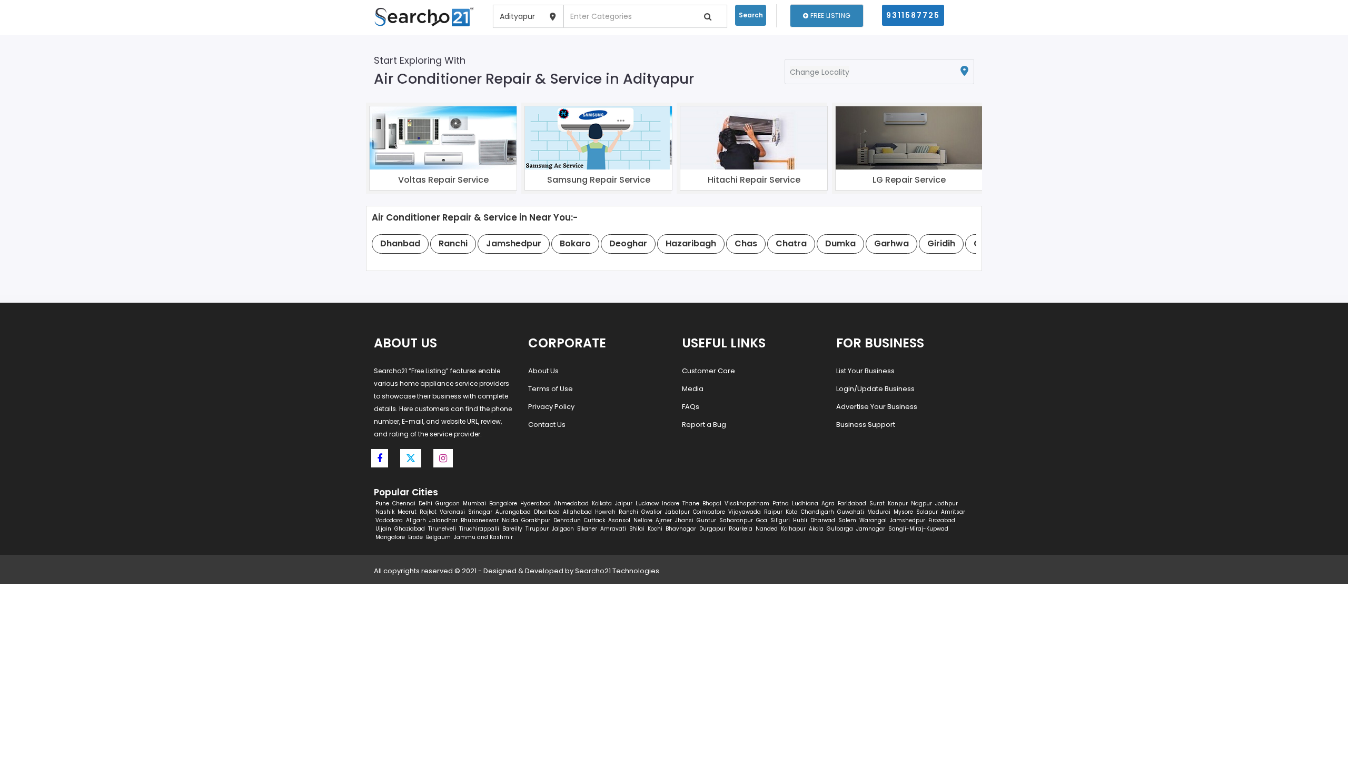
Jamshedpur (907, 520)
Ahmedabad (571, 503)
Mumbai (474, 503)
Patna (780, 503)
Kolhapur (793, 529)
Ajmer (664, 520)
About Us (543, 371)
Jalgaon (563, 529)
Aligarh (416, 520)
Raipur (773, 512)
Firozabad (941, 520)
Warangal (873, 520)
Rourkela (740, 529)
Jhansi (684, 520)
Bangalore (503, 503)
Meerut (407, 512)
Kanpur (898, 503)
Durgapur (712, 529)
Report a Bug (704, 425)
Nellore (642, 520)
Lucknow (647, 503)
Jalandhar (443, 520)
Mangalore (390, 537)
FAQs (690, 407)
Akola (816, 529)
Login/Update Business (875, 389)
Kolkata (602, 503)
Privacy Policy (551, 407)
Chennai (403, 503)
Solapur (927, 512)
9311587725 (913, 15)
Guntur (706, 520)
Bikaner (587, 529)
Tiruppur (537, 529)
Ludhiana (805, 503)
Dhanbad (547, 512)
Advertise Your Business (876, 407)
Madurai (878, 512)
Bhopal (711, 503)
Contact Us (547, 425)
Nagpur (921, 503)
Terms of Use (550, 389)
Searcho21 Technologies (617, 571)
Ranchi (628, 512)
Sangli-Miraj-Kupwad (918, 529)
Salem (847, 520)
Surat (877, 503)
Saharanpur (736, 520)
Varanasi (452, 512)
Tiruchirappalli (479, 529)
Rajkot (428, 512)
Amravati (613, 529)
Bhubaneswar (480, 520)
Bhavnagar (681, 529)
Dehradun (567, 520)
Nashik (384, 512)
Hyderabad (535, 503)
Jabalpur (677, 512)
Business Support (865, 425)
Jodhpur (946, 503)
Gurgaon (447, 503)
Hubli (800, 520)
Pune (382, 503)
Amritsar (953, 512)
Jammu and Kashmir (483, 537)
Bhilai (637, 529)
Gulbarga (840, 529)
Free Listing (829, 15)
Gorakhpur (535, 520)
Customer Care (708, 371)
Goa (761, 520)
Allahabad (577, 512)
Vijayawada (744, 512)
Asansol (619, 520)
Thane (690, 503)
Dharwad (822, 520)
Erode (415, 537)
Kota (792, 512)
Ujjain (383, 529)
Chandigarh (817, 512)
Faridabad (852, 503)
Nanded (767, 529)
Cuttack (594, 520)
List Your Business (865, 371)
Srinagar (480, 512)
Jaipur (623, 503)
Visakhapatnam (747, 503)
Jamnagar (870, 529)
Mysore (903, 512)
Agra (828, 503)
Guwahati (850, 512)
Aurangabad (513, 512)
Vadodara (389, 520)
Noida (510, 520)
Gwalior (651, 512)
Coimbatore (709, 512)
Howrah (605, 512)
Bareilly (512, 529)
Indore (670, 503)
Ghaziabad (409, 529)
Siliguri (780, 520)
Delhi (425, 503)
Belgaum (438, 537)
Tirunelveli (442, 529)
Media (692, 389)
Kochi (655, 529)
